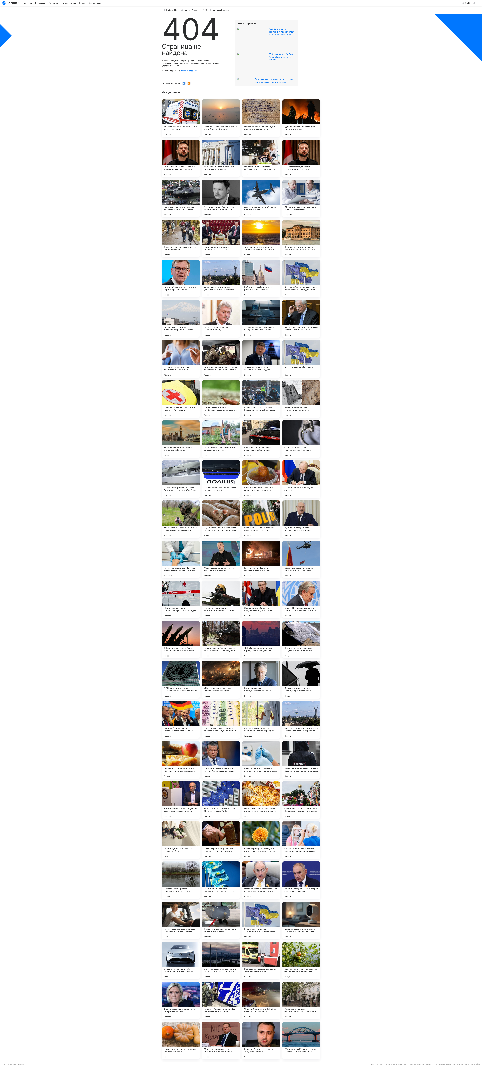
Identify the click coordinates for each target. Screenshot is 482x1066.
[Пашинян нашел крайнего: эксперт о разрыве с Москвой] (181, 319)
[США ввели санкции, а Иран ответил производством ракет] (181, 639)
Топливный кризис (220, 10)
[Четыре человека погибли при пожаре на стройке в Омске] (261, 319)
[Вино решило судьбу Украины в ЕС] (301, 359)
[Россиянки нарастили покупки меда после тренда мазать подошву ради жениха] (261, 479)
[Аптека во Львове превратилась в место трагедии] (181, 118)
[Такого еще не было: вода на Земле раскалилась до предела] (261, 238)
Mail (4, 1064)
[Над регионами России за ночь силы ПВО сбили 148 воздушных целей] (221, 639)
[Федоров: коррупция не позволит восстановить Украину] (221, 559)
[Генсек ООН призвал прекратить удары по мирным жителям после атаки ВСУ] (301, 599)
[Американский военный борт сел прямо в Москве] (261, 198)
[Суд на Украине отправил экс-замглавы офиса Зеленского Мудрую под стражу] (221, 840)
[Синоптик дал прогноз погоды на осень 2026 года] (181, 238)
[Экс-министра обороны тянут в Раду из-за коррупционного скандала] (261, 599)
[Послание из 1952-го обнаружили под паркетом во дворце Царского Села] (261, 118)
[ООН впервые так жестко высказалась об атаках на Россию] (181, 680)
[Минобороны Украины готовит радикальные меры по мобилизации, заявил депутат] (221, 158)
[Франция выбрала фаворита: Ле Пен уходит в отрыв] (181, 1000)
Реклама (21, 1064)
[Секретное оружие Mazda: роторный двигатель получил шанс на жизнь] (181, 960)
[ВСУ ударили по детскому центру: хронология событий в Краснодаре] (261, 960)
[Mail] (4, 3)
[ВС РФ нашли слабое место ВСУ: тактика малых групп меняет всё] (181, 158)
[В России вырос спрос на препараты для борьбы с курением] (181, 359)
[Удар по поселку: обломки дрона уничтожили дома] (301, 118)
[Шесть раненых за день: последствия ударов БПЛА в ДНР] (181, 599)
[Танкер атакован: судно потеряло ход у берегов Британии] (221, 118)
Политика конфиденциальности (421, 1064)
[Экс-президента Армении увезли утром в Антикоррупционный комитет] (181, 800)
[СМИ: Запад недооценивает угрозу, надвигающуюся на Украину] (261, 639)
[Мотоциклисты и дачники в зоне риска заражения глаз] (221, 439)
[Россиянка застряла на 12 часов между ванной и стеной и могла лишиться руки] (181, 559)
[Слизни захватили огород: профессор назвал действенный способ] (221, 399)
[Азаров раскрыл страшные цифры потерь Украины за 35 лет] (301, 319)
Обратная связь (463, 1064)
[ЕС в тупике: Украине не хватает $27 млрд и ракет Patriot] (221, 800)
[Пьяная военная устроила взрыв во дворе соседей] (221, 479)
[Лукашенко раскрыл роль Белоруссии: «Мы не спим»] (301, 519)
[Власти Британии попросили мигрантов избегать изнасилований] (181, 439)
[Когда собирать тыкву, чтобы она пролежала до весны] (181, 1040)
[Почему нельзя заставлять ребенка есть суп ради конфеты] (261, 158)
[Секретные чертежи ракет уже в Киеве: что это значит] (221, 920)
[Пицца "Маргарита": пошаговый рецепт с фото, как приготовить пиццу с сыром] (261, 800)
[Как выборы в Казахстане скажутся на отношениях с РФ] (221, 880)
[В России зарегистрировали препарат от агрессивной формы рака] (261, 760)
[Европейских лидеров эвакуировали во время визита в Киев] (261, 920)
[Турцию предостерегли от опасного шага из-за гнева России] (221, 238)
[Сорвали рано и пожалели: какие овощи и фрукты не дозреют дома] (301, 960)
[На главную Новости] (12, 3)
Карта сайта (475, 1064)
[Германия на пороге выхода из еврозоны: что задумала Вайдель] (221, 720)
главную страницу (189, 71)
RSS (372, 1064)
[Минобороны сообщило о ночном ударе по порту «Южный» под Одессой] (181, 519)
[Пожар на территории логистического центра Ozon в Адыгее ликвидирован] (221, 599)
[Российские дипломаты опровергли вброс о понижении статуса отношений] (301, 1000)
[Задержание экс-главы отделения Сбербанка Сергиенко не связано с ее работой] (301, 760)
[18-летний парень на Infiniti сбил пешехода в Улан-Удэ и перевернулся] (261, 1000)
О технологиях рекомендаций (396, 1064)
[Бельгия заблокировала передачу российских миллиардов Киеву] (301, 278)
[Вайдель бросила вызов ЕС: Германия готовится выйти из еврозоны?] (181, 720)
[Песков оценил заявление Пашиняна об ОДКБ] (221, 319)
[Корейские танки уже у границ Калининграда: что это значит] (181, 198)
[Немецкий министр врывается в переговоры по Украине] (181, 278)
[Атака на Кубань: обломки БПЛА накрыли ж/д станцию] (181, 399)
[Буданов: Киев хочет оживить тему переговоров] (261, 1040)
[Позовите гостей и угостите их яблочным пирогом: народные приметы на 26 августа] (181, 760)
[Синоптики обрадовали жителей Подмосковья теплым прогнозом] (301, 800)
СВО (205, 10)
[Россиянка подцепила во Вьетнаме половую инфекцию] (261, 720)
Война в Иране (190, 10)
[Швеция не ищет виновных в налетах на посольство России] (301, 238)
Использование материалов (445, 1064)
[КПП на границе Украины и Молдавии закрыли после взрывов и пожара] (261, 559)
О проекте (380, 1064)
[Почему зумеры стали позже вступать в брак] (181, 840)
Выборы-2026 (172, 10)
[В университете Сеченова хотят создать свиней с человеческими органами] (221, 519)
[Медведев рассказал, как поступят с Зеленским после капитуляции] (221, 1040)
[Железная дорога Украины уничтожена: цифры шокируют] (221, 278)
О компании (12, 1064)
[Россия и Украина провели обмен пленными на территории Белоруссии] (221, 1000)
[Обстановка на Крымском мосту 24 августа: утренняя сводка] (301, 1040)
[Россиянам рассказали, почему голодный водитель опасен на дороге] (181, 920)
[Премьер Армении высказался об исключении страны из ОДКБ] (261, 880)
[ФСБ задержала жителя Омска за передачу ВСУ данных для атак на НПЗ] (221, 359)
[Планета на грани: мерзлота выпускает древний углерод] (301, 639)
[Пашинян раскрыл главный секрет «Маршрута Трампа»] (301, 880)
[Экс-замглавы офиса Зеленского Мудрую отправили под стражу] (221, 960)
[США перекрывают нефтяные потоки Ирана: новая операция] (221, 760)
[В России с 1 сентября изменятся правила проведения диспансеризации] (301, 198)
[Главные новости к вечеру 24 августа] (301, 479)
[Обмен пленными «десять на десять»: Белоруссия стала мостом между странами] (301, 559)
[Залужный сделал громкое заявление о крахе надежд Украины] (261, 359)
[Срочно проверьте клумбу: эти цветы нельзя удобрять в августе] (261, 840)
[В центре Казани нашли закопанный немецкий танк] (301, 399)
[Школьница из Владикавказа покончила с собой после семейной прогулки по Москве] (261, 439)
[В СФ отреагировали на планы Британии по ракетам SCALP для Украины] (181, 479)
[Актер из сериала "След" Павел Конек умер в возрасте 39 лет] (221, 198)
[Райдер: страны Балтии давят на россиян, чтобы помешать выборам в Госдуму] (261, 278)
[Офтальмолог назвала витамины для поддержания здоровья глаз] (301, 840)
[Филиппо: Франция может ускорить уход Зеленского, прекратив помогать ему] (301, 158)
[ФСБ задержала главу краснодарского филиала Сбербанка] (301, 439)
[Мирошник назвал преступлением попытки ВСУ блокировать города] (261, 680)
